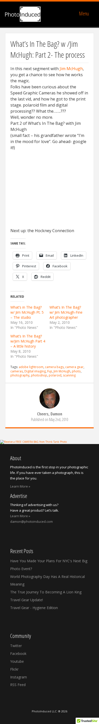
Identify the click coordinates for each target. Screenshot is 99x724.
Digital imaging (35, 371)
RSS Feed (18, 684)
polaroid (55, 375)
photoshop (39, 375)
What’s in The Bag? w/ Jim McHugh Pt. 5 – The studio (27, 312)
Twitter (16, 645)
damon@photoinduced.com (31, 521)
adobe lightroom (31, 367)
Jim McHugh (71, 68)
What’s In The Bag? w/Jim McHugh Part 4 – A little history (27, 341)
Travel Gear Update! (26, 599)
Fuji (49, 371)
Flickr (14, 669)
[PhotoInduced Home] (23, 14)
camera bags (54, 367)
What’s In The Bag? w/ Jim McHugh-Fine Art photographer (66, 312)
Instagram (18, 677)
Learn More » (20, 486)
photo (76, 371)
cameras (16, 371)
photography (19, 375)
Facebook (18, 653)
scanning (69, 375)
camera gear (74, 367)
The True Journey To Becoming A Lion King (45, 592)
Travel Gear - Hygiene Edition (34, 607)
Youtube (17, 661)
